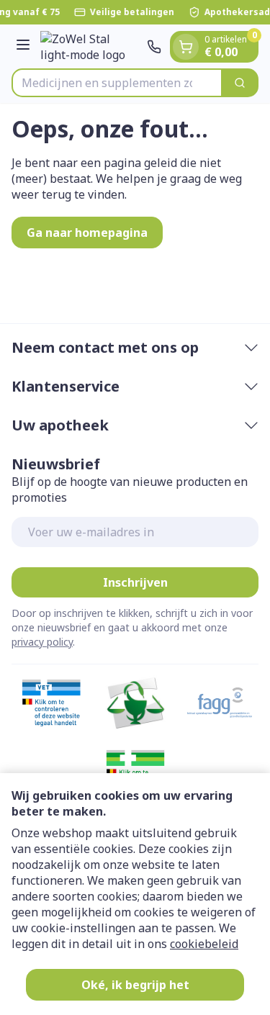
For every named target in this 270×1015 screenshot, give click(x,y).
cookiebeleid (204, 944)
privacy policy (42, 642)
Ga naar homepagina (87, 232)
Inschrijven (135, 582)
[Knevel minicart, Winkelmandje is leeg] (186, 47)
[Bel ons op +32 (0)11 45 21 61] (154, 47)
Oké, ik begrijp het (135, 985)
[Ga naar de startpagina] (90, 47)
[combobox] (117, 82)
